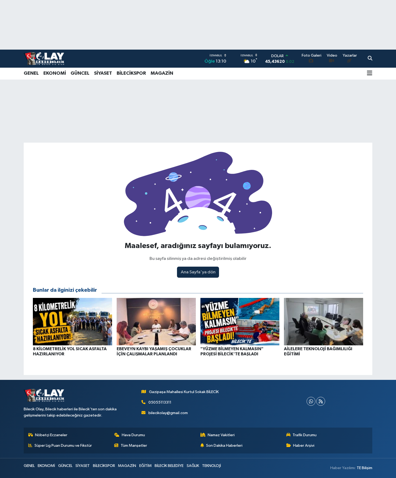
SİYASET (103, 73)
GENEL (31, 73)
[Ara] (370, 58)
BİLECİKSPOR (131, 73)
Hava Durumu (133, 435)
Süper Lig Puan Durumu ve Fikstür (63, 445)
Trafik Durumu (305, 435)
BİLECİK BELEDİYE (169, 466)
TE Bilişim (364, 468)
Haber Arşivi (303, 445)
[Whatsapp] (311, 401)
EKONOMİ (54, 73)
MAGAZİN (162, 73)
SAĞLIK (193, 466)
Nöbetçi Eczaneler (51, 435)
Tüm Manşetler (134, 445)
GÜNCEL (80, 73)
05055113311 (159, 402)
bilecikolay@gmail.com (168, 413)
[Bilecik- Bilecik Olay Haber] (44, 58)
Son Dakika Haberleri (224, 445)
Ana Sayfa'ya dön (198, 272)
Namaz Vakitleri (221, 435)
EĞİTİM (145, 466)
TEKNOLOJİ (211, 466)
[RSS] (320, 401)
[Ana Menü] (369, 74)
